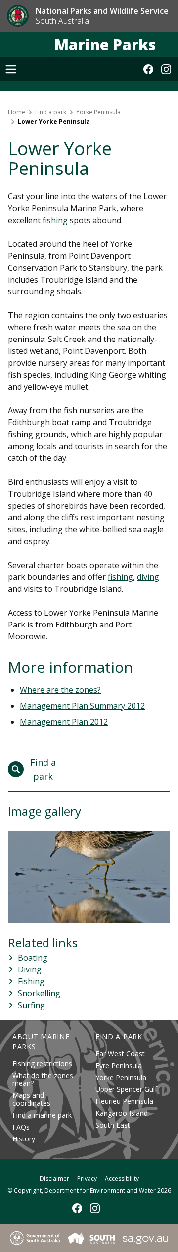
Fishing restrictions (42, 1063)
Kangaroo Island (121, 1113)
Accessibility (122, 1178)
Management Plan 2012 (64, 721)
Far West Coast (120, 1053)
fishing (55, 220)
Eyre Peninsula (118, 1065)
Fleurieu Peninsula (124, 1101)
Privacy (87, 1178)
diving (148, 576)
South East (112, 1125)
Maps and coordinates (31, 1099)
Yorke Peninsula (98, 112)
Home (16, 112)
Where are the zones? (60, 689)
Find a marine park (42, 1115)
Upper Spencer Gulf (126, 1089)
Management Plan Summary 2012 (82, 705)
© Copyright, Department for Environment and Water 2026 (89, 1190)
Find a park (50, 112)
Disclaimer (54, 1178)
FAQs (21, 1127)
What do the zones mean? (42, 1079)
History (23, 1138)
